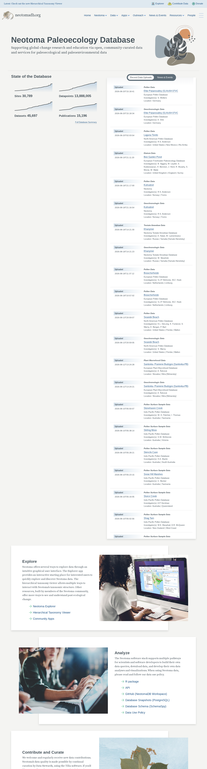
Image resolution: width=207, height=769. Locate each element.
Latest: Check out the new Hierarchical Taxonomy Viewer (33, 3)
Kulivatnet (149, 185)
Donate (199, 3)
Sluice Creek (150, 496)
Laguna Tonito (151, 135)
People (191, 15)
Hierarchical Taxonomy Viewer (52, 612)
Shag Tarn (149, 518)
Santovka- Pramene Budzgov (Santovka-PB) (166, 364)
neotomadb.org (28, 15)
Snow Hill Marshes (153, 474)
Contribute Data (180, 3)
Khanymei (149, 229)
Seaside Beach (151, 317)
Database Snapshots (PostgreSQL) (147, 700)
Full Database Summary (86, 122)
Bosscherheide (151, 273)
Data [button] (113, 15)
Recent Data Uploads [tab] (141, 77)
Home (87, 15)
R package (132, 681)
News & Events (157, 15)
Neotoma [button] (99, 15)
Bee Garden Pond (153, 157)
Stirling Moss (150, 430)
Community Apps (43, 618)
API (127, 687)
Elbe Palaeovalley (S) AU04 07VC (161, 91)
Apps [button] (124, 15)
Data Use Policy (135, 712)
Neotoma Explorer (44, 606)
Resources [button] (176, 15)
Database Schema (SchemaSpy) (145, 706)
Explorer (159, 3)
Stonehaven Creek (153, 408)
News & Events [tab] (165, 77)
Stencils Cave (151, 452)
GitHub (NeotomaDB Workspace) (146, 694)
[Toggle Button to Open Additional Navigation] (201, 15)
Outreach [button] (138, 15)
